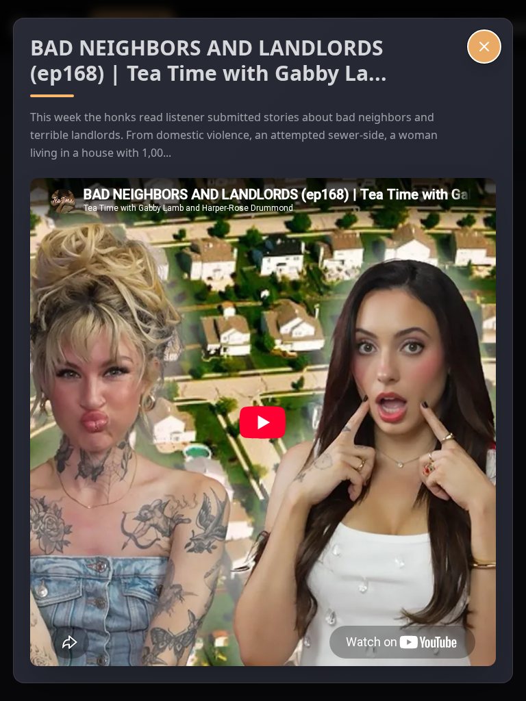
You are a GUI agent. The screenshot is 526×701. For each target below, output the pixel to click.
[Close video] (484, 46)
